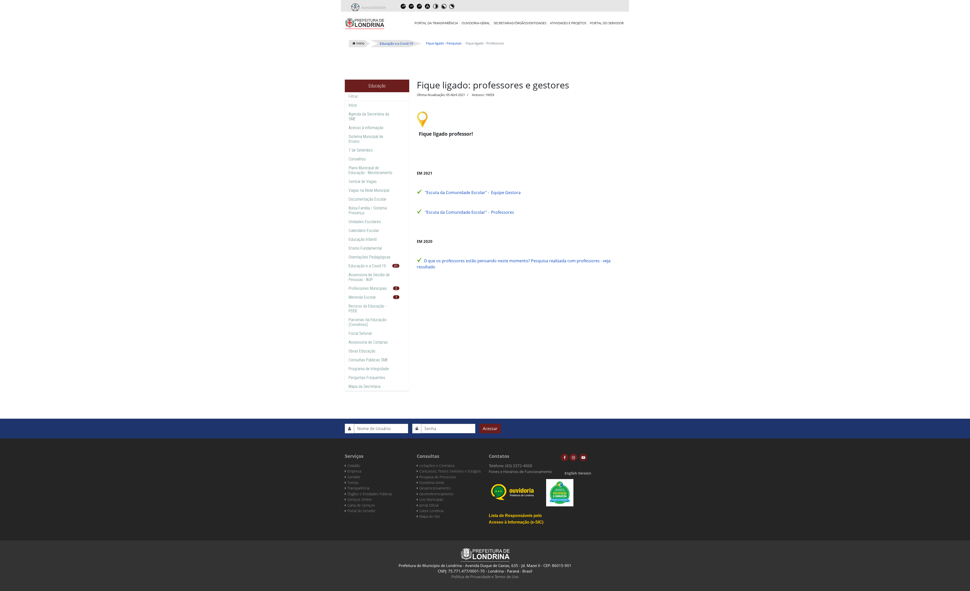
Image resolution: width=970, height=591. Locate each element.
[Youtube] (583, 457)
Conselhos (357, 159)
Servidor (353, 477)
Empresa (354, 471)
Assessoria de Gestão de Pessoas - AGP (369, 277)
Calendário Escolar (364, 230)
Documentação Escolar (367, 199)
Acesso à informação (366, 127)
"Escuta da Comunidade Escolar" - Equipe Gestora (473, 192)
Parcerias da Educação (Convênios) (367, 322)
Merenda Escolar (362, 297)
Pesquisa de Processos (437, 477)
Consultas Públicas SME (368, 360)
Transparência (358, 488)
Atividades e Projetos (568, 23)
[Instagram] (573, 457)
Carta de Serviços (361, 505)
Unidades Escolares (365, 221)
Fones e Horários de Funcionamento (520, 471)
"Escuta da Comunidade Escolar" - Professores (469, 212)
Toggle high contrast (435, 6)
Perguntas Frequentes (367, 377)
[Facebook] (564, 457)
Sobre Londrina (431, 510)
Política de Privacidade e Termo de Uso (485, 576)
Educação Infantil (363, 239)
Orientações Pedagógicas (370, 257)
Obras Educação (362, 351)
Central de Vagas (363, 181)
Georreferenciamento (436, 493)
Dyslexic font (427, 6)
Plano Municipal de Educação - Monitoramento (370, 170)
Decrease (411, 6)
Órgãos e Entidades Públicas (369, 493)
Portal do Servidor (607, 23)
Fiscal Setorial (360, 333)
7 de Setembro (361, 150)
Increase (403, 6)
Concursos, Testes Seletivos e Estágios (450, 471)
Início (353, 105)
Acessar (490, 428)
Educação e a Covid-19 (367, 266)
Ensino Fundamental (365, 248)
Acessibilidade (372, 7)
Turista (352, 482)
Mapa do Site (429, 516)
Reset (419, 6)
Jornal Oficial (429, 505)
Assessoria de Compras (368, 342)
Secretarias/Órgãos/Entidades (520, 23)
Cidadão (353, 465)
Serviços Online (359, 499)
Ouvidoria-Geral (476, 23)
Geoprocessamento (435, 488)
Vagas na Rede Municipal (369, 190)
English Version (578, 473)
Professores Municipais (368, 288)
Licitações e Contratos (437, 465)
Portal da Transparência (436, 23)
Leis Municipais (431, 499)
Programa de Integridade (369, 368)
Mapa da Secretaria (364, 386)
